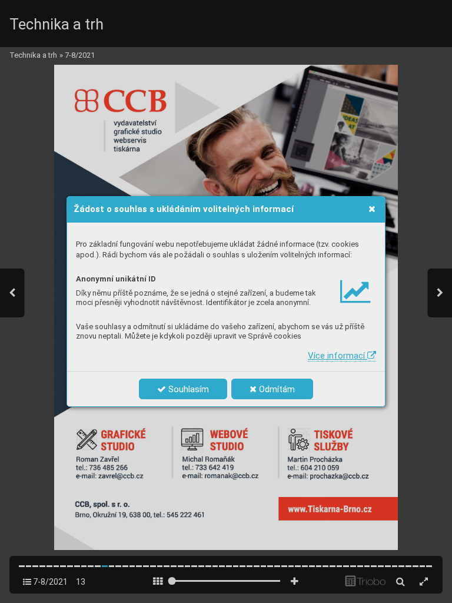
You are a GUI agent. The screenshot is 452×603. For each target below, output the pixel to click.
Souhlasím (187, 389)
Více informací (337, 355)
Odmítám (276, 389)
